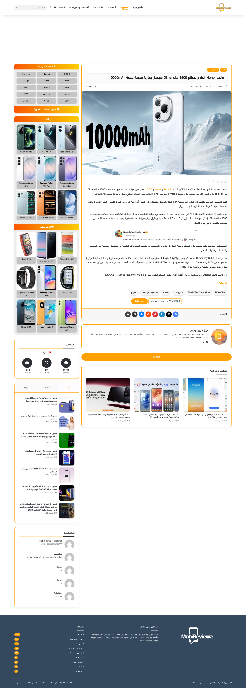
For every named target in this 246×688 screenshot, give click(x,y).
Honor (157, 189)
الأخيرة (47, 387)
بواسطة (223, 283)
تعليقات (25, 387)
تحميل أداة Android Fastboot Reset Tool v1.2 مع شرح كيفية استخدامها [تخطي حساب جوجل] (39, 436)
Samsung (26, 74)
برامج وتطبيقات (76, 653)
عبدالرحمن (58, 554)
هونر (133, 292)
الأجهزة (98, 7)
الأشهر (68, 387)
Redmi (167, 189)
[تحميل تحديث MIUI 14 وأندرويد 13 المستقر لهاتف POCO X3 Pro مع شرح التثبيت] (66, 493)
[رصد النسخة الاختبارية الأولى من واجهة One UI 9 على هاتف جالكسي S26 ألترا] (205, 395)
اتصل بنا (18, 683)
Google (26, 81)
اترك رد (156, 356)
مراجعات (79, 671)
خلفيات (79, 657)
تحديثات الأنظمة (75, 648)
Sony (67, 101)
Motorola (47, 94)
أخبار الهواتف (213, 70)
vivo (26, 87)
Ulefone (26, 101)
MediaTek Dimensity (198, 292)
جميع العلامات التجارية (45, 109)
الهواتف (178, 292)
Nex (67, 87)
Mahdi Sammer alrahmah (50, 541)
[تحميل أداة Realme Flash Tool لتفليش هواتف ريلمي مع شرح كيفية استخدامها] (66, 405)
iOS (80, 667)
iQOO (149, 189)
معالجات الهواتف (149, 292)
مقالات (111, 7)
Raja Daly (58, 593)
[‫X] (203, 342)
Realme (67, 81)
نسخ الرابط (139, 301)
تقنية (165, 292)
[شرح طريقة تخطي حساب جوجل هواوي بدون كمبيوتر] (66, 422)
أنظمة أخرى (77, 662)
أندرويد (79, 644)
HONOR (219, 292)
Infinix (46, 81)
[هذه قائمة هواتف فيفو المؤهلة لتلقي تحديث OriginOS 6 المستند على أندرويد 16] (156, 395)
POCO (67, 74)
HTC (26, 94)
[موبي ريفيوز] (223, 7)
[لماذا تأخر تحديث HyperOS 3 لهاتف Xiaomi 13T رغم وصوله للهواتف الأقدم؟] (108, 395)
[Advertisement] (123, 39)
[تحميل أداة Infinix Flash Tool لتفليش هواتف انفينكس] (66, 475)
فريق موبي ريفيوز (199, 330)
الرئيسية (136, 7)
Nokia (46, 101)
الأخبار (124, 7)
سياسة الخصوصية (43, 683)
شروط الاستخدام (29, 683)
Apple (67, 94)
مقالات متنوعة (76, 639)
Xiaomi (47, 74)
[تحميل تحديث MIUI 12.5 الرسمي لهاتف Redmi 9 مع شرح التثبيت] (66, 457)
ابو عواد (59, 567)
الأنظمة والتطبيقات (79, 7)
